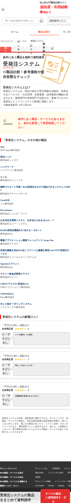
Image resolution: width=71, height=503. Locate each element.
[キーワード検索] (41, 20)
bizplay (61, 485)
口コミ (31, 49)
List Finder (39, 485)
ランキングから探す (56, 472)
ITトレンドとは (41, 468)
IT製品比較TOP (6, 41)
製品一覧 (5, 49)
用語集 (37, 477)
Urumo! (51, 485)
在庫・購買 (22, 41)
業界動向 (44, 49)
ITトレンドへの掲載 (43, 481)
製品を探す (44, 31)
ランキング (18, 49)
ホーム (14, 31)
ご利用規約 (55, 468)
